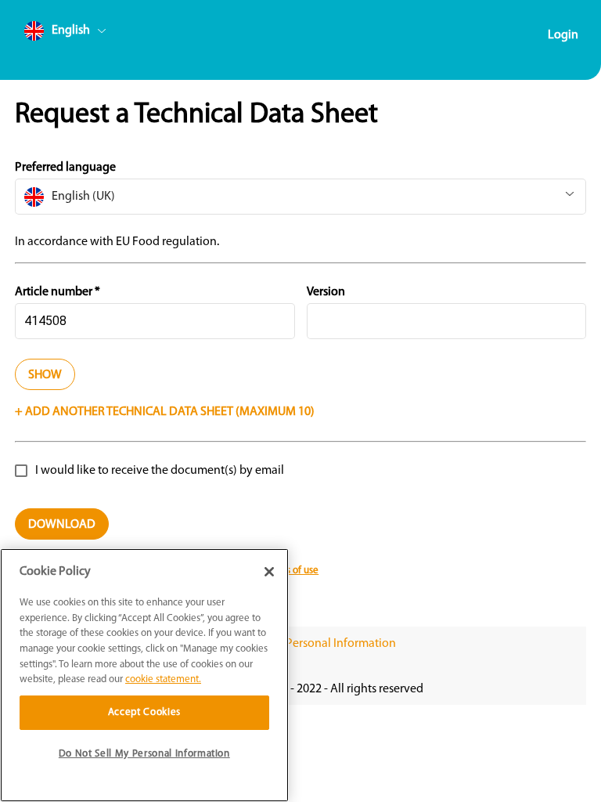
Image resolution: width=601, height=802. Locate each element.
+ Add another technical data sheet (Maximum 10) (165, 412)
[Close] (269, 572)
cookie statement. (163, 679)
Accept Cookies (144, 712)
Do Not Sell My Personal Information (301, 644)
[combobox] (94, 34)
